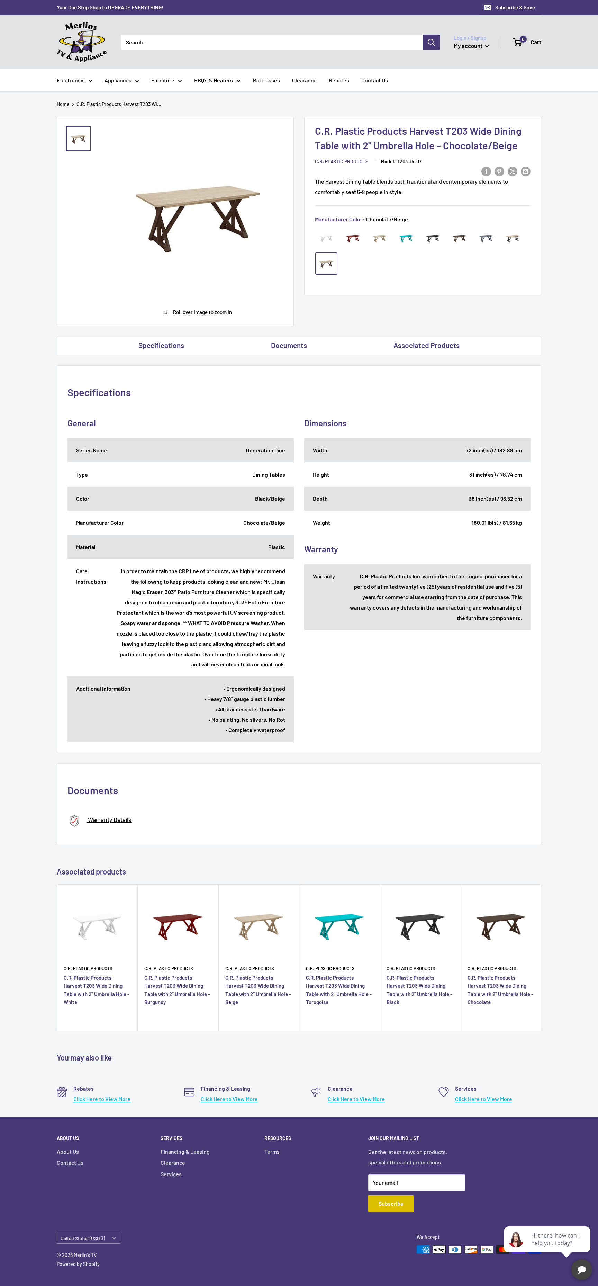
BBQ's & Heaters (213, 80)
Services (171, 1174)
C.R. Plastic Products (341, 162)
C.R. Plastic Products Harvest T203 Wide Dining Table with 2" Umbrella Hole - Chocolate (500, 990)
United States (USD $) (83, 1238)
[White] (326, 238)
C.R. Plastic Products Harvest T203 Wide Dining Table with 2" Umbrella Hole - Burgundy (177, 990)
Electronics (71, 80)
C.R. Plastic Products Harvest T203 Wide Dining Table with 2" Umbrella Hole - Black (419, 990)
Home (63, 104)
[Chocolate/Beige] (326, 263)
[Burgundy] (353, 238)
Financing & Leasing (185, 1151)
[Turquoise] (406, 238)
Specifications (161, 345)
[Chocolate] (459, 238)
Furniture (162, 80)
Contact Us (374, 80)
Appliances (118, 80)
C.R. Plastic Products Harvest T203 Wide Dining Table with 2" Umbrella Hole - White (96, 990)
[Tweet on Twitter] (512, 171)
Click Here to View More (101, 1099)
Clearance (304, 80)
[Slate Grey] (486, 238)
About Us (68, 1151)
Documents (289, 345)
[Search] (431, 42)
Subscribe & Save (515, 7)
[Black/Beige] (513, 238)
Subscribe (391, 1203)
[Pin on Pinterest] (499, 171)
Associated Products (426, 345)
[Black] (433, 238)
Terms (272, 1151)
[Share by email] (526, 171)
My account (468, 45)
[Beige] (380, 238)
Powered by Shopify (78, 1264)
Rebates (339, 80)
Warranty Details (109, 819)
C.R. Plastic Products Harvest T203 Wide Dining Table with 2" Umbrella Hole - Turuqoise (339, 990)
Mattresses (266, 80)
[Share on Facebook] (486, 171)
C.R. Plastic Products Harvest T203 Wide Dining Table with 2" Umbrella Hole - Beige (258, 990)
